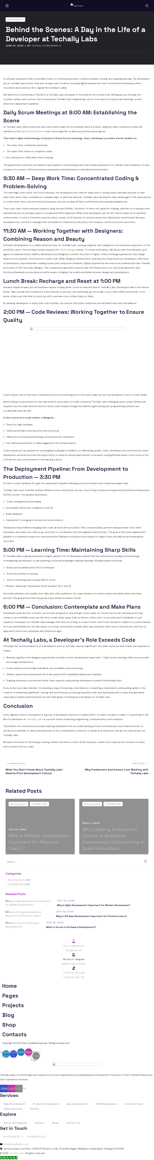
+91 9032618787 (11, 1136)
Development (15, 19)
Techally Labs (16, 1153)
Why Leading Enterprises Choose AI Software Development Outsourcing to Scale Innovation (113, 838)
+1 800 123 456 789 (74, 972)
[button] (146, 5)
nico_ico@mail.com (73, 945)
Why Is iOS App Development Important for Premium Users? (40, 842)
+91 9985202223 (36, 1136)
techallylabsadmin (44, 45)
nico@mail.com (74, 950)
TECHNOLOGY (39, 804)
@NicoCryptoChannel (74, 963)
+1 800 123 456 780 (74, 977)
